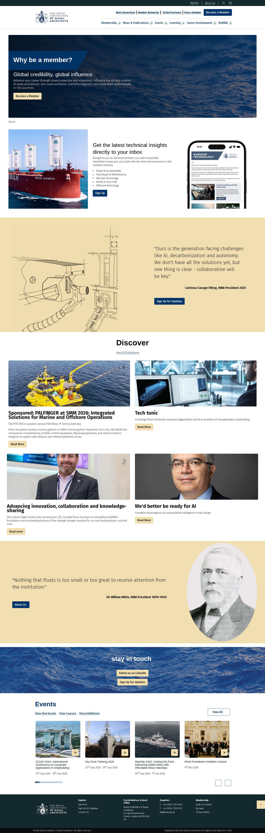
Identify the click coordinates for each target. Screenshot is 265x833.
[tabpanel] (58, 749)
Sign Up (100, 193)
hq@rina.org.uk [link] (167, 812)
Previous (218, 783)
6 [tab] (60, 782)
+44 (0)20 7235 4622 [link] (172, 804)
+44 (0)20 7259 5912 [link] (172, 808)
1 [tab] (37, 782)
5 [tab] (55, 782)
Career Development (199, 23)
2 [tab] (41, 782)
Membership (109, 23)
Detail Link (58, 748)
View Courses (67, 713)
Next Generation (125, 12)
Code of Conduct (204, 804)
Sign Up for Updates (88, 808)
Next (228, 783)
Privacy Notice (203, 812)
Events (159, 23)
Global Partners (172, 12)
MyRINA (223, 23)
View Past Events (45, 713)
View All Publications (127, 352)
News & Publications (136, 23)
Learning (175, 23)
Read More (17, 444)
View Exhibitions (89, 713)
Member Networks (148, 12)
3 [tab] (46, 782)
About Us (20, 604)
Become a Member (217, 12)
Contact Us (83, 812)
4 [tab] (51, 782)
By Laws (200, 808)
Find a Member (192, 12)
